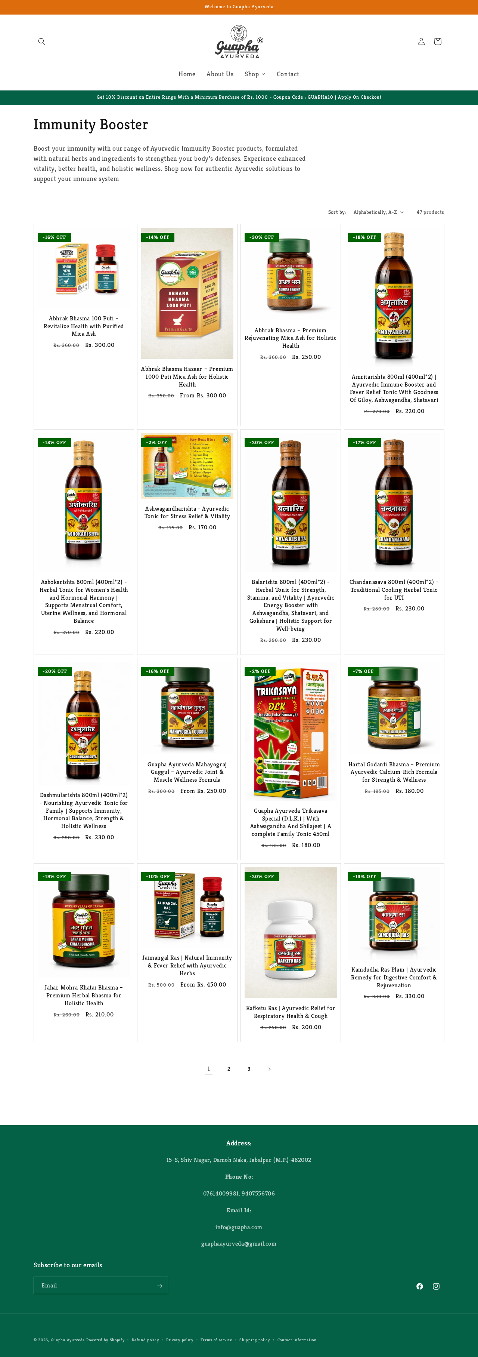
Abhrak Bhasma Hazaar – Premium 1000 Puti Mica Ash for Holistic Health (187, 376)
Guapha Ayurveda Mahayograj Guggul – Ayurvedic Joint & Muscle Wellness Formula (187, 772)
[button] (42, 41)
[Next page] (269, 1069)
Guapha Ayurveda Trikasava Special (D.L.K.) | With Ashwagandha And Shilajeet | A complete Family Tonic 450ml (290, 822)
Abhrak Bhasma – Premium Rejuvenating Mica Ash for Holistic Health (290, 338)
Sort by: (337, 212)
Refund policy (145, 1339)
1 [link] (209, 1069)
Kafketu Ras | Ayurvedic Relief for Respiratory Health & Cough (290, 1012)
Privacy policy (179, 1339)
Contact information (297, 1339)
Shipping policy (254, 1339)
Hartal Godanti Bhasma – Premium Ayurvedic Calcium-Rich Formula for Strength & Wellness (394, 772)
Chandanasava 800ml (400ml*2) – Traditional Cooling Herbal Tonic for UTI (394, 589)
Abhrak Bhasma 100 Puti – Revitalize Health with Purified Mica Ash (84, 326)
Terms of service (216, 1339)
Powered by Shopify (105, 1339)
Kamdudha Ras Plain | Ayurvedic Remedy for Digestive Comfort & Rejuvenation (394, 977)
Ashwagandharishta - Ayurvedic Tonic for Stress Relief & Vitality (187, 512)
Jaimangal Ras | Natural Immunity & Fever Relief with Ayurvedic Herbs (187, 965)
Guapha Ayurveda (68, 1339)
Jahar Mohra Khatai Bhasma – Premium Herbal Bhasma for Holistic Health (83, 995)
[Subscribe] (159, 1286)
